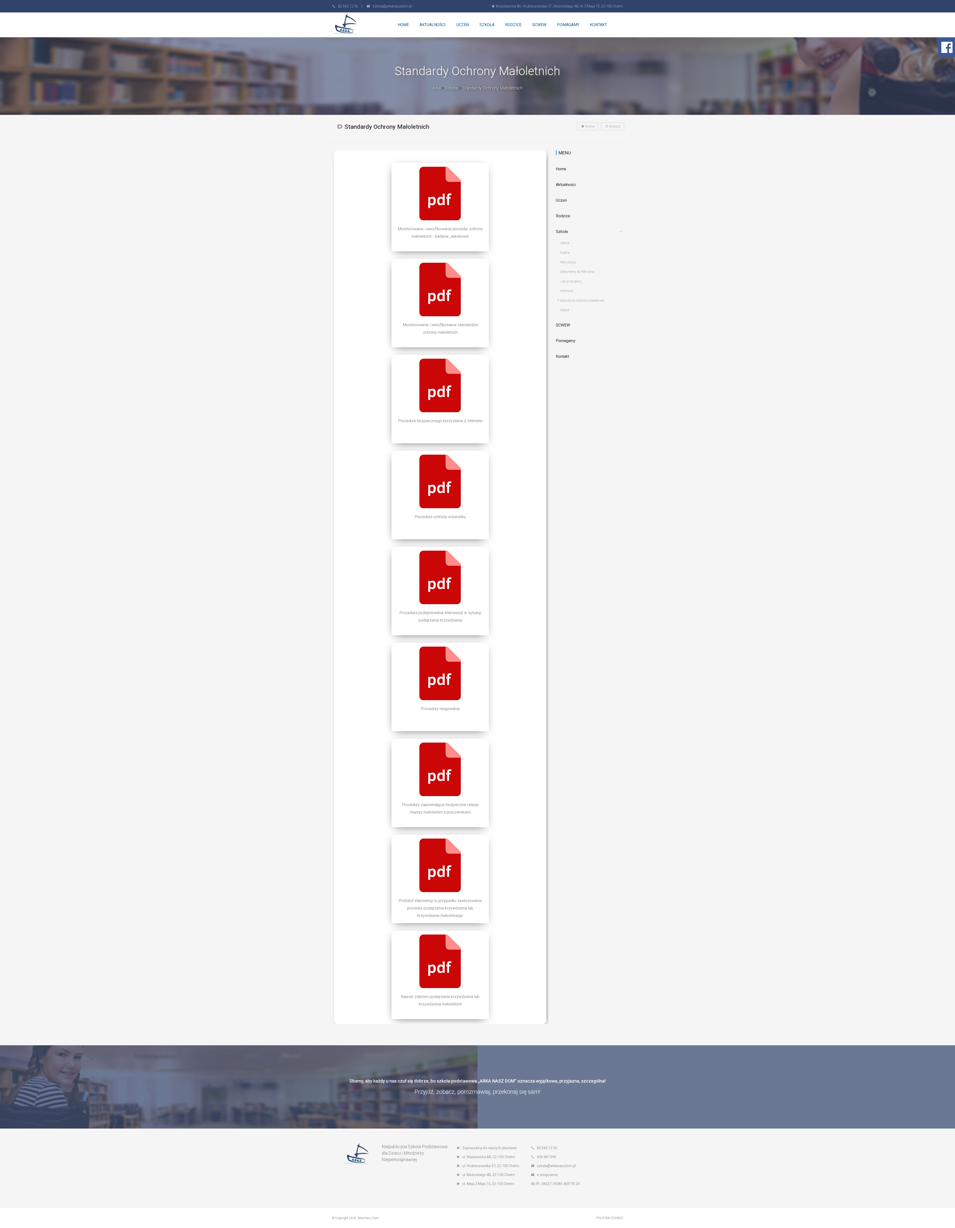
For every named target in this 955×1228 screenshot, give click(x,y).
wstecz (614, 126)
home (589, 126)
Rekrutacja (568, 262)
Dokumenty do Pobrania (577, 271)
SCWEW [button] (539, 24)
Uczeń (561, 200)
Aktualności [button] (433, 24)
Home (403, 24)
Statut (564, 310)
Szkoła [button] (486, 24)
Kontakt (598, 24)
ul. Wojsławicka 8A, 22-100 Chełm (488, 1157)
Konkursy (566, 291)
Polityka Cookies (609, 1218)
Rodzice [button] (513, 24)
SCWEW (563, 325)
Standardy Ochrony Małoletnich (492, 88)
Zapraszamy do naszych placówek (489, 1148)
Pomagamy (568, 24)
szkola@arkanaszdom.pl (392, 6)
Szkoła (451, 88)
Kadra (565, 252)
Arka (436, 88)
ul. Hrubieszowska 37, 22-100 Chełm (490, 1166)
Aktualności (566, 184)
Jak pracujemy (570, 281)
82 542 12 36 (348, 6)
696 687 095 (546, 1157)
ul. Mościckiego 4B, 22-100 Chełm (488, 1175)
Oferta (564, 243)
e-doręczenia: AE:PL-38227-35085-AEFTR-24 (555, 1179)
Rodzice (563, 216)
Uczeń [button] (462, 24)
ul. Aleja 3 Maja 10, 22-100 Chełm (488, 1184)
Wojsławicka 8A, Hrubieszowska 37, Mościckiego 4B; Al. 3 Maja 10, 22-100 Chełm (559, 6)
